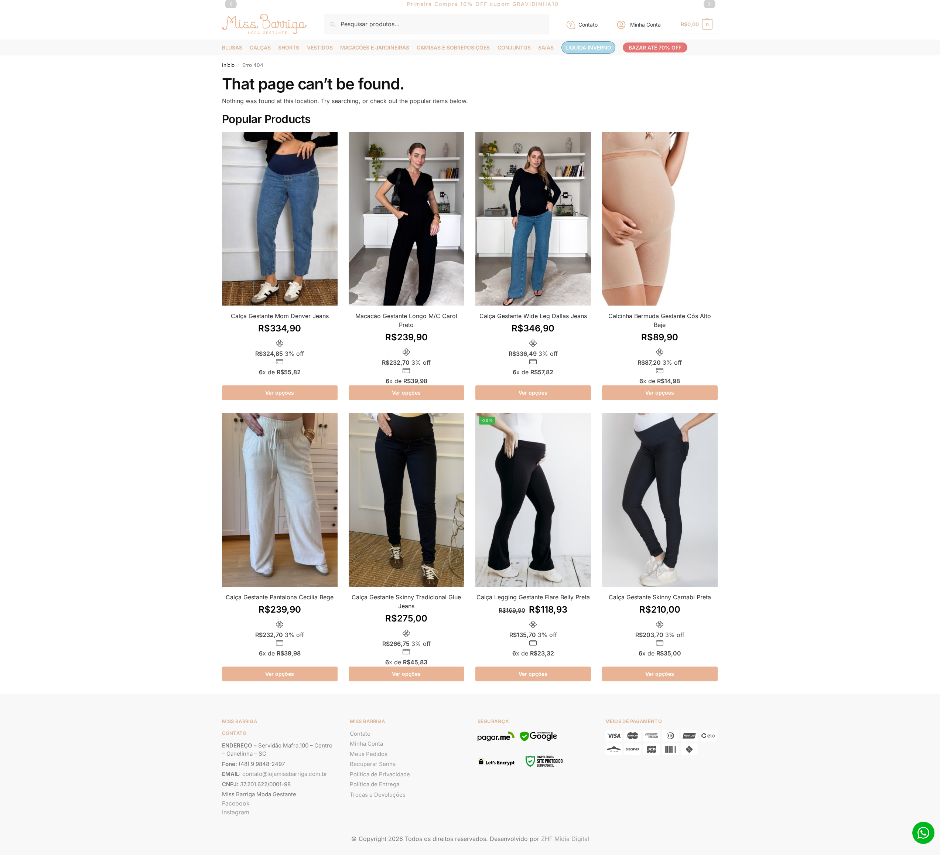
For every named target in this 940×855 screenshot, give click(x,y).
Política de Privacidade (380, 774)
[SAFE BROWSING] (538, 741)
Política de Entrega (374, 784)
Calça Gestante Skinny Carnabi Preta (660, 597)
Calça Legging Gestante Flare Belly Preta (533, 597)
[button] (696, 24)
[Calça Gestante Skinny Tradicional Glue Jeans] (406, 500)
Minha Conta (645, 24)
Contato (588, 24)
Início (228, 65)
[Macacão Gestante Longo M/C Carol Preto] (406, 219)
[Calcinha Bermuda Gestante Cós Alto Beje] (660, 219)
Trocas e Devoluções (378, 794)
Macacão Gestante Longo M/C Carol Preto (406, 320)
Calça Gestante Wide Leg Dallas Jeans (533, 316)
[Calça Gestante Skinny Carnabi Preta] (660, 500)
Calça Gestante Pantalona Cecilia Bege (280, 597)
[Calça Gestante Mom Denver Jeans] (280, 219)
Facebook (236, 803)
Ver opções (279, 392)
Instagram (235, 812)
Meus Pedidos (368, 753)
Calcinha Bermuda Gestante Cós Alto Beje (659, 320)
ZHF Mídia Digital (565, 838)
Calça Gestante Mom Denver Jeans (280, 316)
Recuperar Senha (373, 763)
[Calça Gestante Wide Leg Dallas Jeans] (533, 219)
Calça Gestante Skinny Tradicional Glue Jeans (406, 601)
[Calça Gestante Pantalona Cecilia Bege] (280, 500)
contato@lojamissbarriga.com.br (284, 773)
